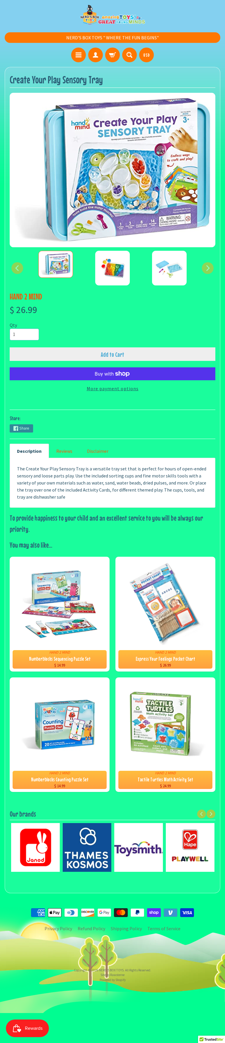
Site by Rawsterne (112, 975)
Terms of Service (163, 928)
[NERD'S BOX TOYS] (112, 15)
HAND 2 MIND (26, 296)
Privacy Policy (58, 928)
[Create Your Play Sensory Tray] (55, 264)
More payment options (113, 388)
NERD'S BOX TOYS (111, 970)
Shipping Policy (126, 928)
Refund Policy (91, 928)
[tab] (29, 451)
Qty (13, 325)
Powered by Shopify (113, 980)
